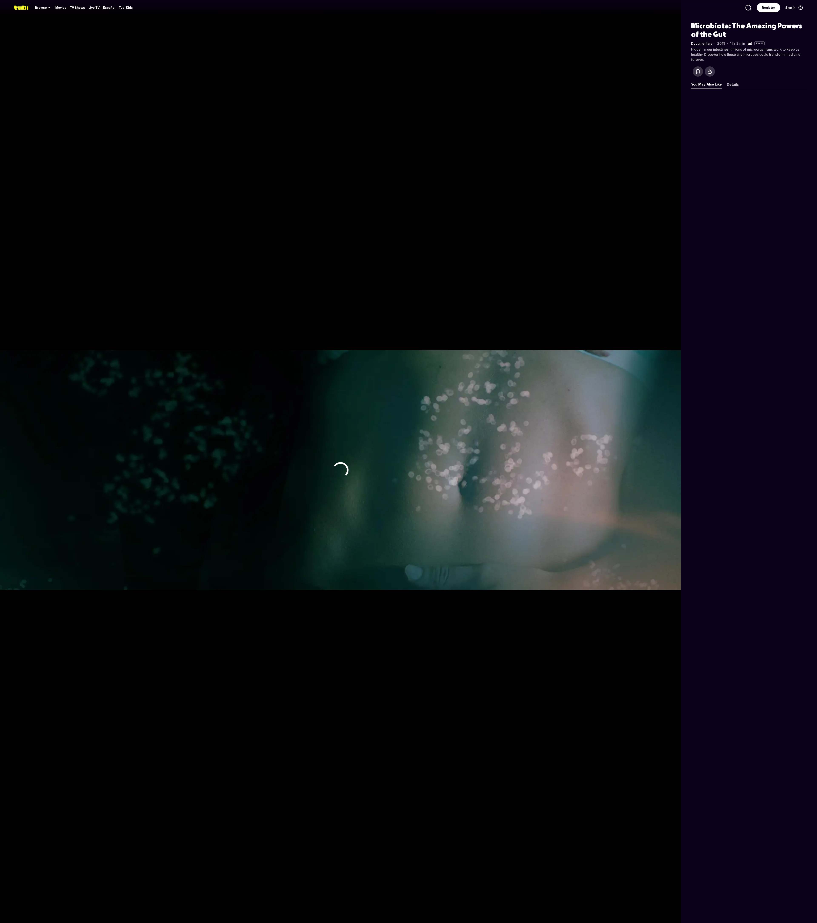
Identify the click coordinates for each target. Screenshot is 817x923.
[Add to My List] (698, 71)
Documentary (702, 43)
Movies (60, 7)
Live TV (94, 7)
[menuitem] (43, 7)
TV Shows (77, 7)
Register (768, 7)
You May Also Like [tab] (706, 84)
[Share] (710, 71)
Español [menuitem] (109, 7)
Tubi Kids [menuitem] (126, 7)
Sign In (790, 7)
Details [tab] (733, 84)
